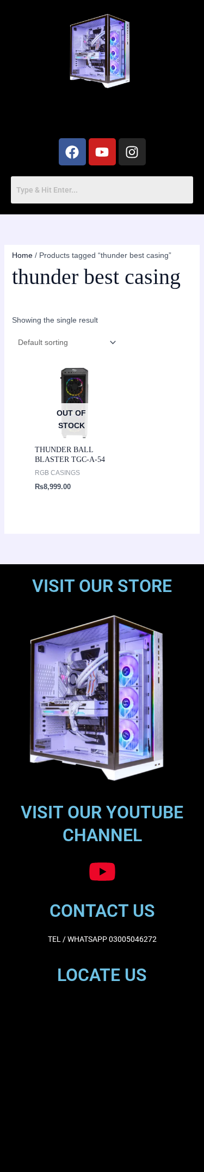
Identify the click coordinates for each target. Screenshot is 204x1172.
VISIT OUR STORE (102, 586)
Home (22, 255)
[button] (102, 115)
